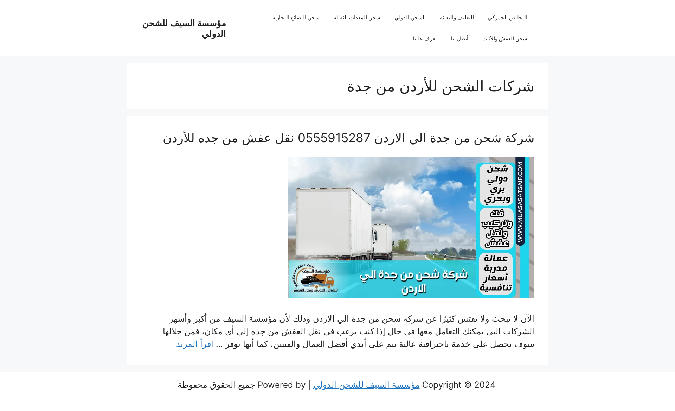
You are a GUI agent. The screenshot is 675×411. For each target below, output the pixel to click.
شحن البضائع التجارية (296, 17)
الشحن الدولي (410, 17)
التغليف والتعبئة (457, 17)
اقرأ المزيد (194, 344)
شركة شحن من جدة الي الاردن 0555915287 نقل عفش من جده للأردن (348, 137)
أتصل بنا (459, 38)
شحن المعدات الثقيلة (357, 17)
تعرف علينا (425, 38)
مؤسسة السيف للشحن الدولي (366, 385)
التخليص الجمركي (507, 17)
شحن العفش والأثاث (504, 38)
